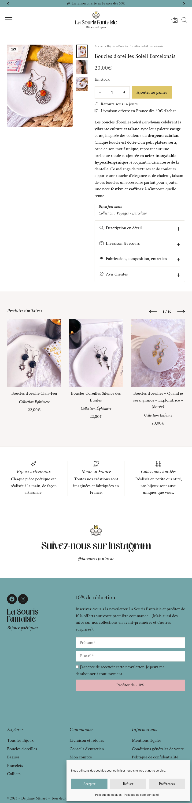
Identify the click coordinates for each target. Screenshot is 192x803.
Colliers (14, 774)
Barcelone (139, 213)
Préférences (167, 784)
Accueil (99, 46)
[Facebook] (12, 599)
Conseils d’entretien (87, 749)
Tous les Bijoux (20, 740)
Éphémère (42, 402)
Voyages (122, 213)
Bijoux (111, 46)
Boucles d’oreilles (22, 749)
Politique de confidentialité (141, 794)
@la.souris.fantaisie (96, 558)
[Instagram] (23, 599)
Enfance (165, 415)
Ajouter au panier (152, 92)
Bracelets (15, 766)
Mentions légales (146, 740)
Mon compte (81, 757)
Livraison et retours (87, 740)
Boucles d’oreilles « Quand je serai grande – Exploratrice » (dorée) (158, 400)
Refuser (128, 784)
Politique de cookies (108, 794)
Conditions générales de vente (158, 749)
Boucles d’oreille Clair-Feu (34, 393)
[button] (8, 3)
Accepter (89, 784)
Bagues (13, 757)
